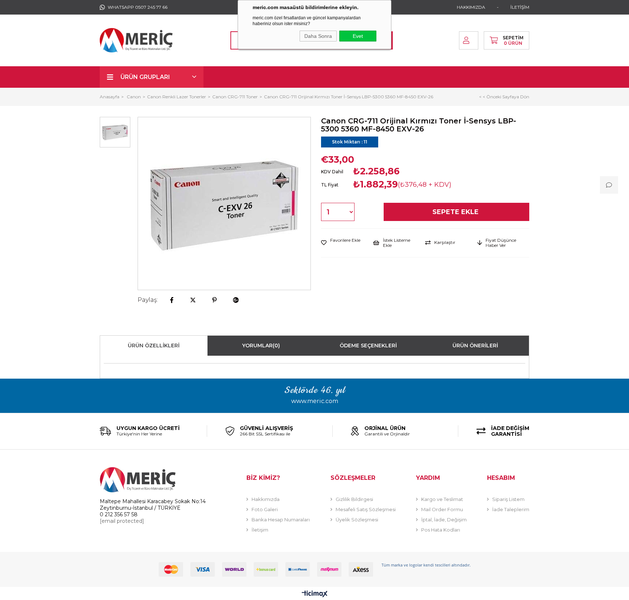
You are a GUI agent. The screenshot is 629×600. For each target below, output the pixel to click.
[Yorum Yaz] (609, 185)
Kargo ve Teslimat (442, 499)
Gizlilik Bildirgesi (354, 499)
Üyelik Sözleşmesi (357, 519)
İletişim (260, 530)
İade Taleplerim (510, 509)
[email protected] (122, 521)
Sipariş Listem (508, 499)
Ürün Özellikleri (153, 345)
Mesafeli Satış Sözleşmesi (366, 509)
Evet (358, 36)
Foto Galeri (265, 509)
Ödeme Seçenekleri (368, 345)
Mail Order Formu (442, 509)
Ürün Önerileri (475, 345)
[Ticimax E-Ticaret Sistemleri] (315, 594)
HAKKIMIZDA (471, 7)
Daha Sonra (318, 36)
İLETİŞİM (519, 7)
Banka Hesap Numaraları (281, 519)
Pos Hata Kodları (440, 530)
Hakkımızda (266, 499)
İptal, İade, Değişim (444, 519)
